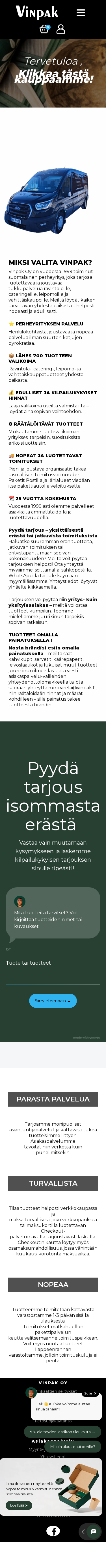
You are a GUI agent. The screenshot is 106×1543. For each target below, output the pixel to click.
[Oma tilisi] (61, 28)
